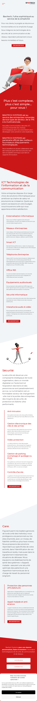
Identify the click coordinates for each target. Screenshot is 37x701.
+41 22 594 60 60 (18, 660)
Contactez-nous (18, 666)
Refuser (18, 697)
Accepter (19, 692)
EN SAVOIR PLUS (18, 45)
